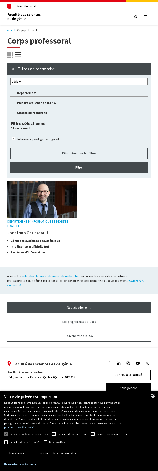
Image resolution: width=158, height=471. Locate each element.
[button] (20, 464)
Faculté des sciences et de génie (24, 16)
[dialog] (79, 431)
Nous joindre (128, 388)
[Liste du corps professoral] (10, 55)
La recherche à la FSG (79, 336)
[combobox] (153, 396)
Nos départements (79, 308)
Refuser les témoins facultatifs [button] (57, 453)
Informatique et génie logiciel (38, 139)
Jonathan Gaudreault (28, 233)
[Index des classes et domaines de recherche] (18, 55)
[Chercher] (136, 17)
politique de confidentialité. (19, 427)
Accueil (11, 30)
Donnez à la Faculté (128, 375)
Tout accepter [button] (17, 453)
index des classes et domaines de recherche (50, 276)
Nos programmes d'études (79, 322)
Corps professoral (27, 30)
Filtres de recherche (36, 69)
